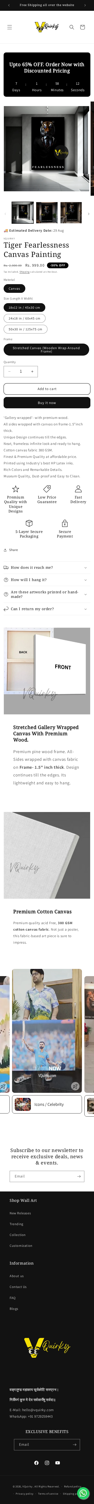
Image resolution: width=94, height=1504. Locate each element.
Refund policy (72, 1486)
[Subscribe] (79, 1176)
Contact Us (18, 1287)
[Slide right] (88, 214)
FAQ (13, 1298)
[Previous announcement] (9, 5)
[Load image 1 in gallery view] (23, 213)
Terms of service (48, 1493)
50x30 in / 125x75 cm (25, 329)
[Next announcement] (85, 5)
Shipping (25, 271)
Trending (16, 1224)
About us (17, 1276)
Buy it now (47, 402)
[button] (9, 27)
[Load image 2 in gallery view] (47, 213)
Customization (21, 1245)
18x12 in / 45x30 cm (24, 307)
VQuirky (27, 1486)
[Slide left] (5, 214)
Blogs (14, 1308)
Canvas (14, 288)
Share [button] (13, 550)
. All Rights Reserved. (46, 1486)
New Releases (20, 1213)
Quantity (10, 362)
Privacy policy (25, 1493)
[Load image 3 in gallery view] (71, 213)
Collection (18, 1235)
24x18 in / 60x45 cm (24, 318)
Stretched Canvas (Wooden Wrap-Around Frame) (46, 349)
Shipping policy (73, 1493)
